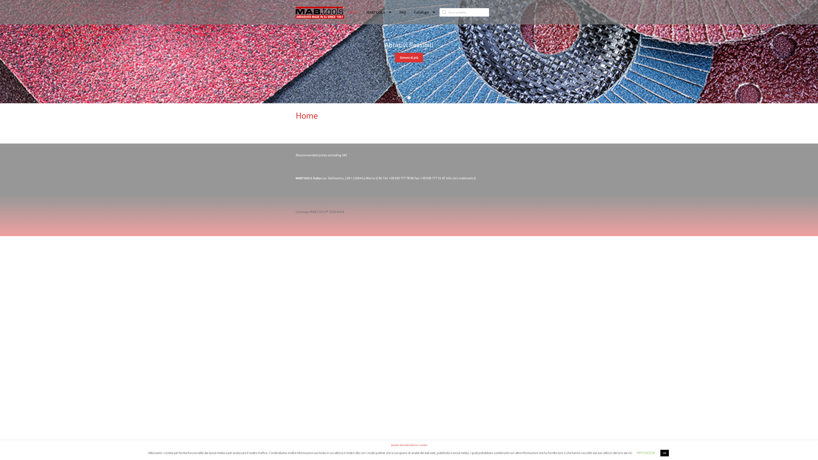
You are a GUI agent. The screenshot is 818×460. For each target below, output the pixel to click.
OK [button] (664, 453)
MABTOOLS (375, 12)
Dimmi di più (409, 57)
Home (353, 12)
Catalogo (421, 12)
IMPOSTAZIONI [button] (646, 453)
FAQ (402, 12)
